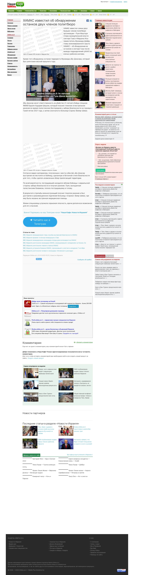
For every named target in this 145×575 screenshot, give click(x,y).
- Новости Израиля (14, 542)
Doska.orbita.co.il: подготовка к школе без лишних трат (82, 429)
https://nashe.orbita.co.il (50, 564)
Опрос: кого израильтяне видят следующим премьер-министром (47, 371)
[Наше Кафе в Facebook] (87, 20)
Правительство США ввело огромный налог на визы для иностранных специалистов (113, 57)
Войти (125, 1)
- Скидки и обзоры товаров (58, 550)
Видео (9, 75)
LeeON (97, 238)
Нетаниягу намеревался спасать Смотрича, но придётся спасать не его (82, 383)
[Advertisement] (57, 128)
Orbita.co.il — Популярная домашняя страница (48, 311)
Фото (75, 10)
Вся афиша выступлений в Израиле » (80, 454)
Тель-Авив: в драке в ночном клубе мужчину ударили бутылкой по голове (108, 227)
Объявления (11, 55)
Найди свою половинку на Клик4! (43, 301)
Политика (43, 10)
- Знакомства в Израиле (57, 542)
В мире (19, 10)
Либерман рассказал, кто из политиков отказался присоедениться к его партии (108, 195)
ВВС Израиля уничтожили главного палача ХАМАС (40, 245)
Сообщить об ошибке (84, 259)
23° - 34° (95, 14)
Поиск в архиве (12, 26)
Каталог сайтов (12, 60)
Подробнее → (73, 306)
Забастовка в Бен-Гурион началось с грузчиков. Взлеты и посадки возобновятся (108, 276)
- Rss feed (92, 548)
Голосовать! (100, 170)
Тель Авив (54, 14)
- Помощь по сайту (96, 554)
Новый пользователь (116, 1)
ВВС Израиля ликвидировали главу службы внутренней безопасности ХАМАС (50, 235)
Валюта (30, 14)
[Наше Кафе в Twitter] (91, 20)
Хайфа (69, 14)
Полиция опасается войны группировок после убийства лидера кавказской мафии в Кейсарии (114, 83)
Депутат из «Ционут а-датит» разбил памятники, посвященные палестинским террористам (108, 246)
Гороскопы (11, 46)
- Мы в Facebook (95, 546)
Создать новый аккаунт (36, 358)
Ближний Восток (30, 10)
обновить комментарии (84, 342)
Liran (97, 200)
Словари (10, 38)
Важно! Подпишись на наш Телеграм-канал (55, 212)
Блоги (100, 10)
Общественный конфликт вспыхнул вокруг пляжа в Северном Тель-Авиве (82, 396)
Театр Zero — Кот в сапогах (78, 476)
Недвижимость (12, 66)
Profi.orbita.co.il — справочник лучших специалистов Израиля (53, 320)
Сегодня (10, 23)
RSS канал (10, 31)
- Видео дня (12, 544)
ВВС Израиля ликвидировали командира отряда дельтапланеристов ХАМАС (49, 240)
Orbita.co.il (11, 34)
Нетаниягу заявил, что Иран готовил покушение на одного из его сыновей (83, 442)
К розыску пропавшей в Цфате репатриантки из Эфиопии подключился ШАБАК (108, 220)
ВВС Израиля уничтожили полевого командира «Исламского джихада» (48, 251)
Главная (10, 20)
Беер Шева (102, 14)
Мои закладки (12, 72)
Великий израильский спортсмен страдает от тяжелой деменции (114, 105)
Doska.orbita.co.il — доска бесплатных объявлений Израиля (53, 329)
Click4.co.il (11, 52)
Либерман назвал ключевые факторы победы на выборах (108, 282)
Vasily (97, 187)
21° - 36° (112, 14)
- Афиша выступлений (56, 546)
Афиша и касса (12, 49)
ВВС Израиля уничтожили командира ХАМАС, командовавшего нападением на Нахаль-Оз (54, 243)
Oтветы (9, 63)
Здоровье (83, 10)
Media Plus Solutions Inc (36, 570)
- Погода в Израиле (55, 548)
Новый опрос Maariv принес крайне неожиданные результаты (48, 383)
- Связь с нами (94, 544)
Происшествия (65, 10)
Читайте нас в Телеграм (41, 221)
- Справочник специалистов (17, 548)
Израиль (11, 10)
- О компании (94, 542)
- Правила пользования (97, 552)
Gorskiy (98, 193)
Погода (46, 14)
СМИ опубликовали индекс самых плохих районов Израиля (81, 371)
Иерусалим (85, 14)
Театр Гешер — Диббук (76, 464)
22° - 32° (63, 14)
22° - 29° (77, 14)
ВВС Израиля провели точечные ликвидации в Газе (41, 237)
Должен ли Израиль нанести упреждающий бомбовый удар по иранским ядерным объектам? (108, 149)
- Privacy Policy (94, 550)
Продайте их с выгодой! (70, 333)
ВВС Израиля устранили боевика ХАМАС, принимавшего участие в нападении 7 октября (54, 248)
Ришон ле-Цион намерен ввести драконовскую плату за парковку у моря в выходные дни (107, 269)
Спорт (92, 10)
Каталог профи (12, 58)
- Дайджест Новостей (15, 546)
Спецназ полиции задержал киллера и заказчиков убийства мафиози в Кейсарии (108, 189)
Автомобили (11, 69)
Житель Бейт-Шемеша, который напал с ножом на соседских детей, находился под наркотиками (114, 95)
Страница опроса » (102, 179)
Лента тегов (11, 28)
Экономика (53, 10)
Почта (9, 40)
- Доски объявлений (56, 544)
